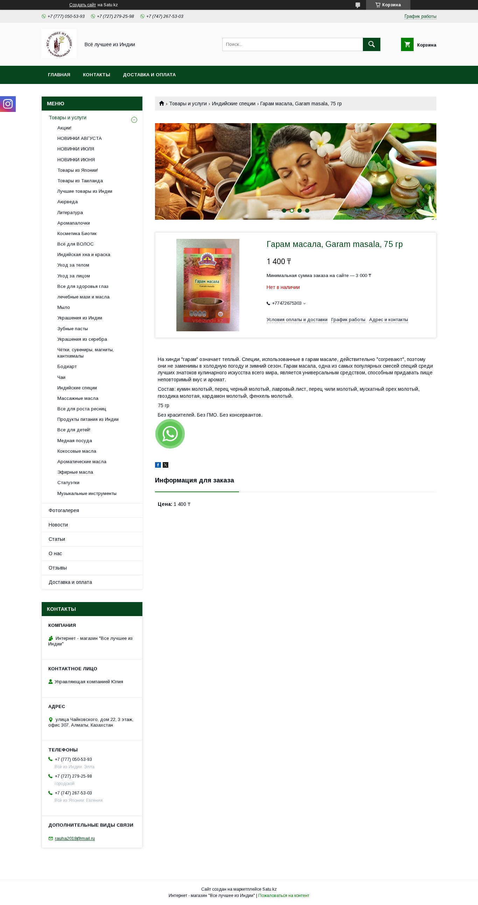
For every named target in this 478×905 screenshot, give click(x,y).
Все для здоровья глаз (82, 286)
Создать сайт (82, 4)
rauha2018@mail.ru (75, 838)
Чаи (61, 377)
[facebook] (158, 466)
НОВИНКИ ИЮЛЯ (75, 148)
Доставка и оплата (149, 74)
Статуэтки (68, 482)
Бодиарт (67, 366)
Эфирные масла (75, 472)
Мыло (63, 307)
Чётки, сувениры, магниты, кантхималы (85, 353)
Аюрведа (67, 201)
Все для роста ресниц (81, 408)
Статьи (57, 539)
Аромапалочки (73, 223)
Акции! (64, 127)
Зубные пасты (72, 328)
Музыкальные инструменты (87, 493)
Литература (70, 212)
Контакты (96, 74)
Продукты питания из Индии (88, 419)
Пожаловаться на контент (283, 895)
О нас (55, 553)
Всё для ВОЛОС (75, 244)
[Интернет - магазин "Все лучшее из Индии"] (59, 56)
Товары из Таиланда (80, 180)
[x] (165, 466)
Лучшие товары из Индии (84, 191)
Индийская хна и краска (83, 254)
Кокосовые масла (76, 451)
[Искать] (371, 44)
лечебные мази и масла (83, 296)
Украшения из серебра (82, 339)
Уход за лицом (73, 275)
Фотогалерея (64, 510)
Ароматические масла (81, 461)
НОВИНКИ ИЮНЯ (76, 159)
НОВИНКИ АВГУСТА (79, 138)
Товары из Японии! (77, 170)
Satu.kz (269, 889)
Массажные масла (77, 398)
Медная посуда (74, 440)
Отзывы (58, 568)
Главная (59, 74)
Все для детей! (73, 429)
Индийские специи (233, 103)
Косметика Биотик (77, 233)
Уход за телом (73, 265)
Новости (58, 525)
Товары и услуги (188, 103)
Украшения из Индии (79, 317)
